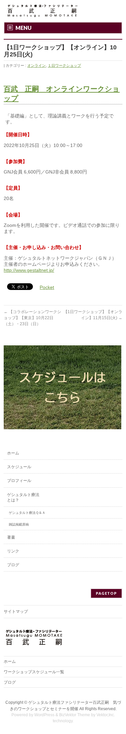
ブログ (13, 564)
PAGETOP (106, 593)
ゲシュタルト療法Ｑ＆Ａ (27, 513)
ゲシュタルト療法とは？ (23, 497)
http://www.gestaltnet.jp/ (29, 270)
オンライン (36, 65)
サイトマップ (16, 611)
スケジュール (19, 466)
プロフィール (19, 480)
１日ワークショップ (64, 65)
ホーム (13, 453)
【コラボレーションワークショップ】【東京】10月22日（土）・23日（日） (32, 317)
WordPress (44, 715)
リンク (13, 551)
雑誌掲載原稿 (19, 524)
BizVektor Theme (74, 715)
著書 (11, 537)
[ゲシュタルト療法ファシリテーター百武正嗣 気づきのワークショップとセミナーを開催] (41, 10)
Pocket (47, 287)
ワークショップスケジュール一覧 (34, 672)
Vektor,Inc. (105, 715)
